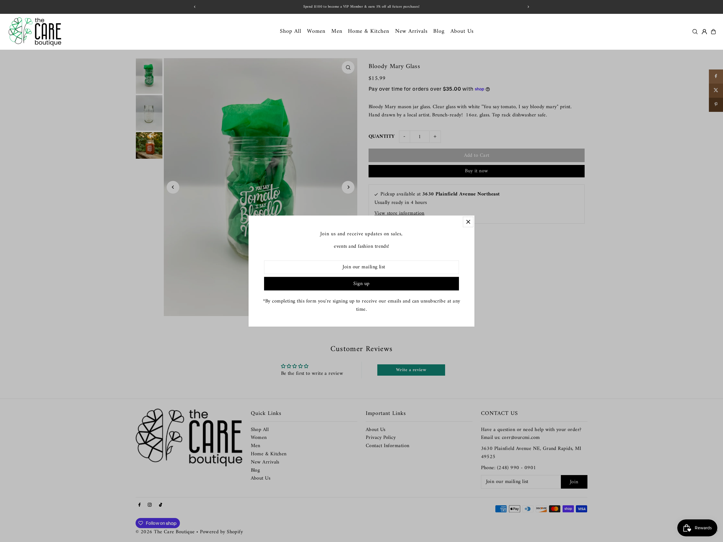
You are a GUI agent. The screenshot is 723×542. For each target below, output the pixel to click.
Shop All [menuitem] (290, 31)
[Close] (468, 222)
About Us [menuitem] (462, 31)
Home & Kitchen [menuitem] (368, 31)
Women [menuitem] (316, 31)
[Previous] (195, 7)
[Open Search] (695, 31)
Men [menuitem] (336, 31)
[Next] (528, 7)
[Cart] (713, 31)
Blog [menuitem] (439, 31)
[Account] (704, 31)
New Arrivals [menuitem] (411, 31)
